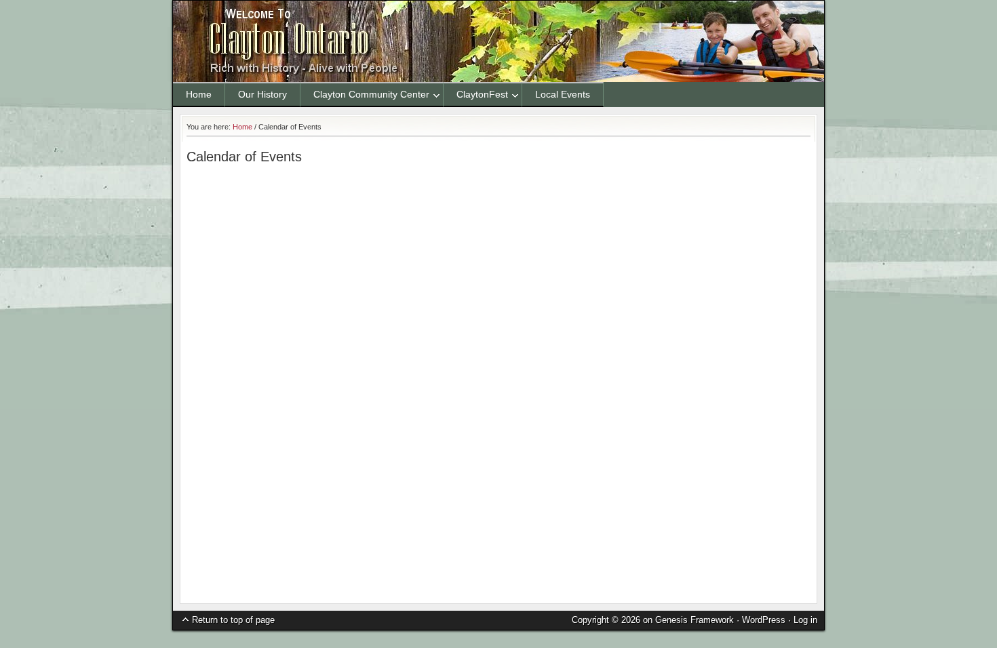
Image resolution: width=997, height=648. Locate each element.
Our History (262, 94)
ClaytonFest (476, 96)
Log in (805, 620)
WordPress (763, 620)
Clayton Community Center (364, 96)
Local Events (562, 94)
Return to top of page (233, 620)
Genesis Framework (694, 620)
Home (199, 94)
